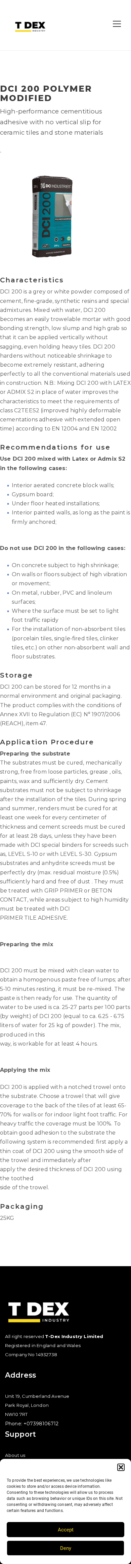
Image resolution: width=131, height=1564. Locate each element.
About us (15, 1455)
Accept (66, 1530)
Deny (65, 1548)
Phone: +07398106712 (31, 1424)
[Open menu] (117, 24)
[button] (121, 1467)
